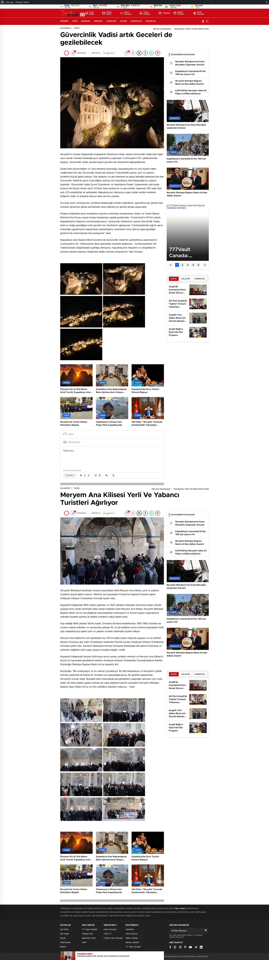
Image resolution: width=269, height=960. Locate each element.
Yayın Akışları (146, 13)
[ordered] (96, 475)
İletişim (63, 947)
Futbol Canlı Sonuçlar (113, 938)
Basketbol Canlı (89, 938)
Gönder (69, 475)
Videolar (111, 21)
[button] (177, 265)
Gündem (64, 21)
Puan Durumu (200, 13)
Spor (74, 21)
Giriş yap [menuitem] (9, 2)
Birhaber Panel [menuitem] (22, 2)
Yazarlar (166, 13)
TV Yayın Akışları (89, 929)
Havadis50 (65, 28)
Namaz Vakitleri (132, 942)
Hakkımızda (65, 942)
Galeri (123, 21)
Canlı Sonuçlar (110, 929)
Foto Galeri (91, 13)
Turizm (77, 28)
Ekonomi (85, 21)
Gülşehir (185, 279)
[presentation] (170, 265)
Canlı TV (107, 934)
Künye (63, 938)
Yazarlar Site (87, 934)
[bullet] (100, 475)
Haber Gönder (180, 13)
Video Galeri (109, 13)
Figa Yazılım (180, 908)
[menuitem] (2, 2)
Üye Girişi (64, 929)
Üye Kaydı (64, 934)
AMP (84, 942)
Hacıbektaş (199, 279)
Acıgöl (174, 279)
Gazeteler (136, 21)
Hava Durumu (128, 13)
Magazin (98, 21)
